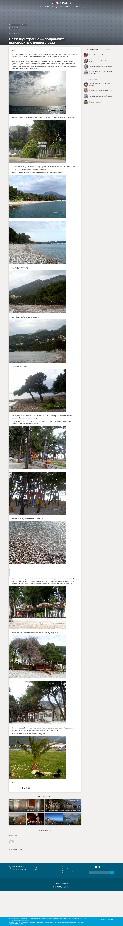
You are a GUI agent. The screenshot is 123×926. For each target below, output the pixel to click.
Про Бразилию (46, 7)
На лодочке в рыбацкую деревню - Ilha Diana (100, 72)
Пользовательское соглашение (71, 873)
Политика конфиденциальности (71, 871)
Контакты (65, 867)
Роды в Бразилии (95, 102)
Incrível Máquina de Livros (97, 55)
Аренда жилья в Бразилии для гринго (99, 84)
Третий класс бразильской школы (100, 66)
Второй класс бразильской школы (100, 90)
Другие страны (63, 7)
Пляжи (24, 24)
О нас (76, 7)
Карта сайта (65, 869)
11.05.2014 (15, 27)
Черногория (15, 24)
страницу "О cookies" (16, 923)
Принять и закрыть (107, 919)
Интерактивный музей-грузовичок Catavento (100, 60)
